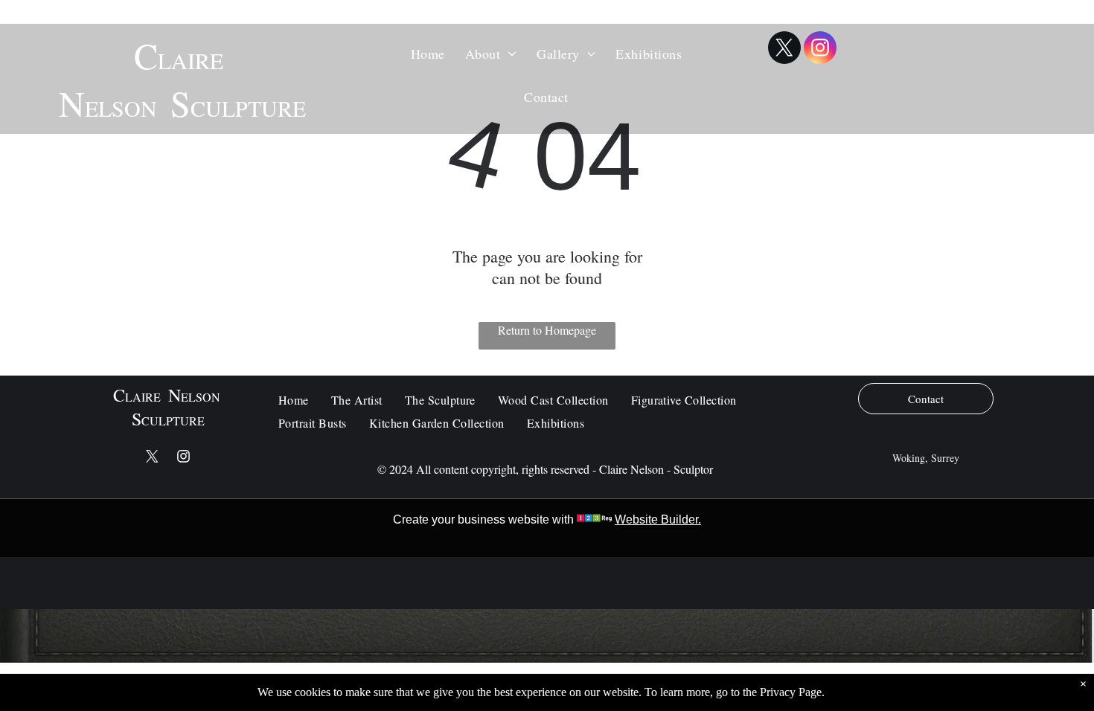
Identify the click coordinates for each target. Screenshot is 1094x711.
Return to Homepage (547, 330)
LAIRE (190, 60)
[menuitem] (429, 52)
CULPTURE (248, 108)
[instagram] (820, 49)
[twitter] (784, 49)
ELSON (121, 108)
